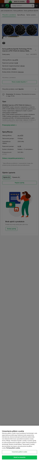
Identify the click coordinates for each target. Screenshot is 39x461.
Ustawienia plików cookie (19, 452)
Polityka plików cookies (13, 448)
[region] (19, 443)
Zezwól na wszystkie (19, 457)
